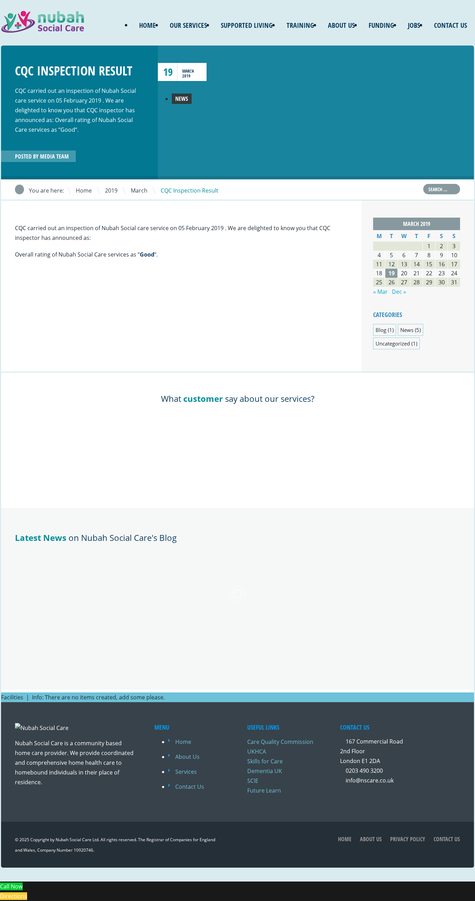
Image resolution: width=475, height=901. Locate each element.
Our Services (188, 25)
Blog (381, 329)
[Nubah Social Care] (42, 28)
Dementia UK (264, 771)
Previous (131, 157)
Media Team (54, 156)
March (188, 71)
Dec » (399, 291)
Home (147, 25)
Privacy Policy (407, 839)
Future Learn (264, 790)
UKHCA (256, 751)
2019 (186, 76)
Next (140, 157)
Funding (381, 25)
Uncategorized (393, 343)
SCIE (252, 781)
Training (300, 25)
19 (168, 72)
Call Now (11, 886)
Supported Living (247, 25)
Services (186, 772)
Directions (13, 896)
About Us (341, 25)
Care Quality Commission (280, 742)
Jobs (414, 25)
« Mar (380, 291)
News (181, 99)
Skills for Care (265, 761)
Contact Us (450, 25)
